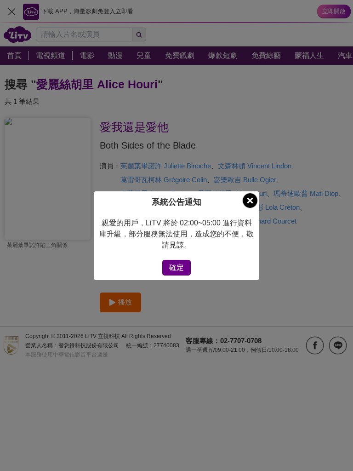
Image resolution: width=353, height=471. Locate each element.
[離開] (250, 200)
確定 (176, 267)
